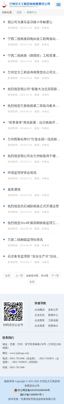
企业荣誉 (40, 320)
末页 (32, 282)
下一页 (55, 275)
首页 (19, 12)
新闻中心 (32, 12)
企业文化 (40, 315)
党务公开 (53, 309)
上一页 (19, 275)
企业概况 (40, 309)
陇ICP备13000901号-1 (32, 394)
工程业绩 (53, 320)
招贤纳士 (53, 325)
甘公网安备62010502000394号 (34, 390)
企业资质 (40, 325)
